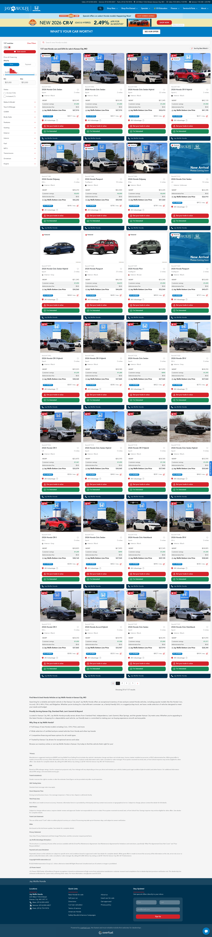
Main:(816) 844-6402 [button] (40, 902)
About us (104, 895)
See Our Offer (151, 32)
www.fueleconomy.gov (51, 771)
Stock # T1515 (89, 445)
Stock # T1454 (89, 87)
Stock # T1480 (132, 176)
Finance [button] (174, 8)
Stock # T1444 (132, 87)
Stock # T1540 (89, 355)
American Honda (74, 912)
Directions (72, 901)
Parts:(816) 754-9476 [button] (40, 908)
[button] (149, 2)
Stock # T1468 (89, 266)
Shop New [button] (111, 8)
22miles (162, 92)
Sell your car (73, 898)
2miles (77, 92)
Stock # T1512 (175, 176)
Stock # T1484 (89, 176)
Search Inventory (100, 8)
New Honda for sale (75, 895)
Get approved (106, 901)
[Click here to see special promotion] (106, 16)
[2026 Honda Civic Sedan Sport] (60, 68)
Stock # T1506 (89, 624)
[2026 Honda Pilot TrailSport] (147, 247)
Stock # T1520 (175, 355)
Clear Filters (31, 43)
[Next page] (137, 683)
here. (90, 836)
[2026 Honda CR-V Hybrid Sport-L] (190, 68)
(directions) (110, 761)
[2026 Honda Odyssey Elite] (147, 158)
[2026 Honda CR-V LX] (60, 426)
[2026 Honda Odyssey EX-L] (60, 158)
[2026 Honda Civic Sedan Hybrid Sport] (147, 68)
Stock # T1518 (132, 445)
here (64, 836)
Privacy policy (106, 905)
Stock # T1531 (89, 534)
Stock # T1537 (175, 624)
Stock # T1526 (132, 355)
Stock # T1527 (132, 624)
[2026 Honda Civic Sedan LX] (190, 158)
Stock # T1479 (46, 266)
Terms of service (74, 908)
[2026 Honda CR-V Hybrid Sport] (60, 337)
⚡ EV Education (160, 8)
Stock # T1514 (175, 445)
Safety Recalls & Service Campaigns (82, 915)
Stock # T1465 (46, 87)
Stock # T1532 (132, 534)
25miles (119, 272)
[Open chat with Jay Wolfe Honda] (206, 931)
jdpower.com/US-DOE (93, 873)
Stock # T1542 (46, 355)
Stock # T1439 (175, 266)
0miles (77, 361)
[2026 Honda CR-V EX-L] (190, 337)
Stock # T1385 (46, 176)
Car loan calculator (75, 905)
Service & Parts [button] (189, 8)
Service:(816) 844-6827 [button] (41, 905)
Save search (21, 51)
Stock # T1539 (46, 534)
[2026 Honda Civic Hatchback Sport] (147, 516)
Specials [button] (144, 8)
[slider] (3, 74)
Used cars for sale (107, 898)
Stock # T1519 (46, 624)
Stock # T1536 (46, 445)
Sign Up (158, 916)
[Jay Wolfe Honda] (22, 8)
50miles (119, 182)
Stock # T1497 (132, 266)
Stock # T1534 (175, 534)
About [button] (203, 8)
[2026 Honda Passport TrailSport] (103, 158)
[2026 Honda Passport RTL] (103, 247)
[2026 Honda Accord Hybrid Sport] (103, 606)
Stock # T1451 (175, 87)
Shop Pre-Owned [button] (128, 8)
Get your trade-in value (55, 126)
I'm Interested (52, 131)
